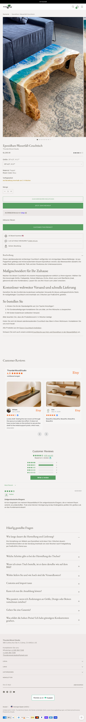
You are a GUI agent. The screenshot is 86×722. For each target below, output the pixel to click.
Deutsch (5, 707)
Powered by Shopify (8, 712)
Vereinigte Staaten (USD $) (21, 707)
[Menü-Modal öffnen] (82, 7)
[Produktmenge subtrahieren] (11, 191)
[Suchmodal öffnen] (73, 7)
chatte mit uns (33, 241)
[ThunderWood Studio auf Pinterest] (7, 692)
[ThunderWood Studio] (7, 6)
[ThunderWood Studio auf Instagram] (11, 692)
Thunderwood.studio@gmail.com (15, 655)
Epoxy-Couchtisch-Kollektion (30, 328)
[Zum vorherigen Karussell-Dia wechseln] (76, 347)
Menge (5, 187)
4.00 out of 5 (48, 455)
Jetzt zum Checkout (43, 205)
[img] (10, 491)
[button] (10, 428)
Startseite (6, 14)
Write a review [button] (43, 477)
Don (52, 409)
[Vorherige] (18, 2)
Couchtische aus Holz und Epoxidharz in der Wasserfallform (55, 332)
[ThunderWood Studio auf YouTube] (14, 692)
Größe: (11, 159)
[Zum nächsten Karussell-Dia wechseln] (81, 347)
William (14, 409)
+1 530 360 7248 (17, 650)
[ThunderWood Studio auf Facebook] (4, 692)
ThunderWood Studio (22, 710)
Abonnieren (78, 685)
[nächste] (67, 2)
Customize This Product (43, 227)
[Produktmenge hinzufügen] (5, 191)
